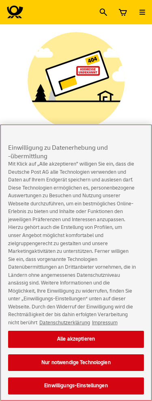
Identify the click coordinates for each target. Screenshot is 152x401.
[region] (76, 262)
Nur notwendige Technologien (76, 362)
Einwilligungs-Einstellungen (76, 385)
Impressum (105, 322)
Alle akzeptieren (76, 339)
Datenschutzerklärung (64, 322)
